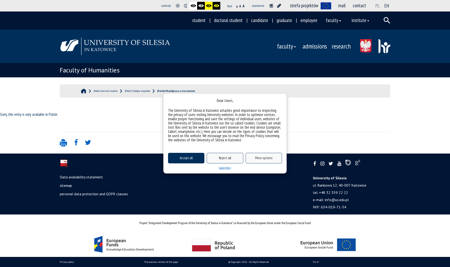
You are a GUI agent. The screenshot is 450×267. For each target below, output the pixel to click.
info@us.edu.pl (337, 199)
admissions (315, 46)
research (341, 46)
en (386, 5)
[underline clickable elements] (279, 6)
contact (359, 5)
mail (342, 5)
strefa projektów (304, 5)
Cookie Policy (225, 167)
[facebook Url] (314, 163)
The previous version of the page (161, 261)
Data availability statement (81, 177)
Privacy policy (67, 261)
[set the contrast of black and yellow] (209, 6)
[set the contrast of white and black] (201, 6)
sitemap (66, 185)
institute (359, 20)
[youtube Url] (339, 163)
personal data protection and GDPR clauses (94, 194)
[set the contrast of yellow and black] (216, 6)
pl (377, 5)
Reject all (225, 158)
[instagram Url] (322, 163)
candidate (259, 20)
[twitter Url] (331, 163)
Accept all (186, 158)
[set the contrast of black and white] (193, 6)
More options (263, 158)
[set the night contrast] (185, 6)
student (199, 20)
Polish (53, 114)
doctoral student (228, 20)
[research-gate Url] (357, 163)
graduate (284, 20)
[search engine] (387, 20)
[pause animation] (271, 6)
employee (308, 20)
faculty (332, 20)
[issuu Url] (348, 163)
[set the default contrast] (178, 6)
